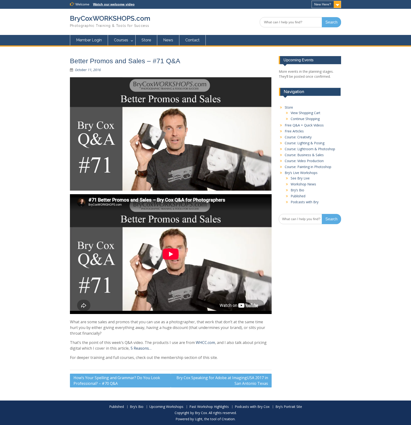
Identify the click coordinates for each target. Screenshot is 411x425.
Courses (121, 40)
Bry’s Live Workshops (301, 172)
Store (146, 40)
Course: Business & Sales (304, 155)
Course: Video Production (304, 161)
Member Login (89, 40)
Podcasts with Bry (304, 202)
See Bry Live (300, 178)
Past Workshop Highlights (209, 406)
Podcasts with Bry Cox (252, 406)
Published (298, 196)
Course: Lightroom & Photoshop (310, 149)
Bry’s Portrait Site (288, 406)
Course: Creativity (298, 137)
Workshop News (303, 184)
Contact (192, 40)
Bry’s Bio (297, 190)
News (168, 40)
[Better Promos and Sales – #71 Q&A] (171, 134)
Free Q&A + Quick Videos (304, 125)
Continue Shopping (305, 118)
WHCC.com (205, 342)
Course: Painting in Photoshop (308, 166)
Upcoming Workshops (166, 406)
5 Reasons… (141, 348)
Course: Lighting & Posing (304, 143)
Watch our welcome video (114, 4)
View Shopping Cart (305, 113)
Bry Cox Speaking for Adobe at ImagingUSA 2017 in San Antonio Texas (222, 380)
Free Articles (294, 131)
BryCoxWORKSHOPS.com (110, 18)
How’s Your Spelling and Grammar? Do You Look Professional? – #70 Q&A (116, 380)
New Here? (322, 4)
